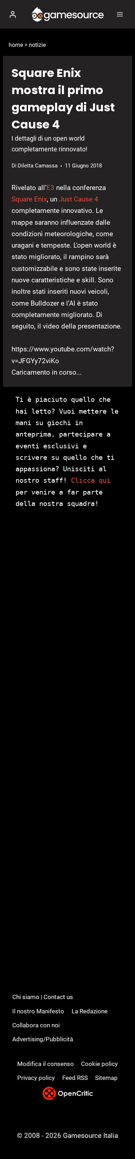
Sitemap (106, 1077)
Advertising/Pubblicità (42, 1039)
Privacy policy (36, 1077)
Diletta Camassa (38, 165)
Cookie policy (99, 1063)
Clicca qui (91, 480)
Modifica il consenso (45, 1063)
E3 (50, 188)
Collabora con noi (36, 1025)
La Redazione (90, 1011)
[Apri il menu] (119, 14)
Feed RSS (75, 1077)
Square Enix (29, 199)
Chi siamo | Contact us (42, 996)
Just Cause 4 (78, 199)
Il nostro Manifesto (38, 1011)
